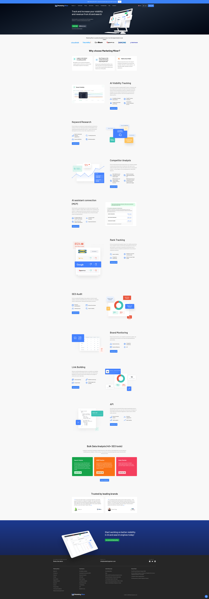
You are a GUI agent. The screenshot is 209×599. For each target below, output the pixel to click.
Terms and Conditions (57, 588)
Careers (54, 584)
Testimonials (80, 5)
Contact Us (114, 5)
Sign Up (150, 5)
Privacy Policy (56, 586)
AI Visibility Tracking (83, 571)
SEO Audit (81, 577)
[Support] (206, 596)
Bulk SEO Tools (82, 588)
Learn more (113, 108)
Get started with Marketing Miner (112, 540)
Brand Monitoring (82, 582)
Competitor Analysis (83, 580)
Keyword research (82, 575)
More (119, 1)
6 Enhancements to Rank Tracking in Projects (140, 578)
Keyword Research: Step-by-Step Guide (113, 577)
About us (97, 5)
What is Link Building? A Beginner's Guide (113, 582)
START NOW (75, 26)
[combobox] (140, 5)
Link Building (81, 584)
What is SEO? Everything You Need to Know (113, 575)
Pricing (85, 5)
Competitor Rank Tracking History (137, 576)
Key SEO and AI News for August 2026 (138, 571)
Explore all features (104, 480)
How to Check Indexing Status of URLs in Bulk (114, 580)
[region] (104, 466)
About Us (55, 571)
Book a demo (91, 5)
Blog (109, 5)
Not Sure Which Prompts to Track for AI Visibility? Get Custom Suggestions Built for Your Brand (143, 574)
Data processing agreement (58, 590)
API (80, 586)
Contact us (55, 573)
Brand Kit (55, 582)
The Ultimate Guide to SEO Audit (111, 578)
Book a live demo (58, 561)
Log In (145, 5)
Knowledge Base (103, 5)
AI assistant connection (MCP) (85, 573)
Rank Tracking (82, 578)
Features (73, 5)
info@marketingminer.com (108, 561)
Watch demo (83, 26)
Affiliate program (56, 580)
